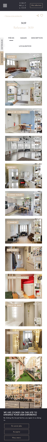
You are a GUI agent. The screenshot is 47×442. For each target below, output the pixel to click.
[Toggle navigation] (5, 5)
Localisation (23, 46)
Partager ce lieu (38, 15)
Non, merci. (16, 438)
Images (23, 38)
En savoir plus (16, 426)
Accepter (16, 432)
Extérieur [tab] (2, 44)
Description (35, 38)
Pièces (11, 38)
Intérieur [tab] (2, 58)
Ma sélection (36, 5)
